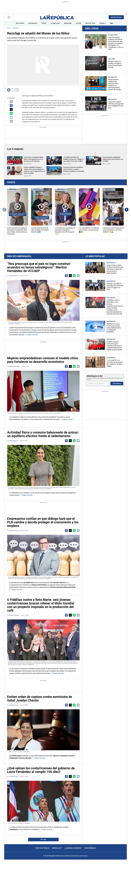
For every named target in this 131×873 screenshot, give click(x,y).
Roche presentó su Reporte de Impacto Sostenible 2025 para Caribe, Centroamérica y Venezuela (17, 231)
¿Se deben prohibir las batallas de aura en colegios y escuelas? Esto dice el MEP (73, 159)
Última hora (113, 35)
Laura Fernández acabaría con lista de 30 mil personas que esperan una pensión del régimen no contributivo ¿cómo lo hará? (115, 43)
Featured (111, 59)
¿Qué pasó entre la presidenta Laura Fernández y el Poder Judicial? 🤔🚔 (113, 230)
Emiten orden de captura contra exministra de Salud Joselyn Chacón (39, 698)
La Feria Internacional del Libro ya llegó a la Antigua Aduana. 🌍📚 (40, 230)
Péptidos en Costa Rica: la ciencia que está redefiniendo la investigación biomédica (113, 328)
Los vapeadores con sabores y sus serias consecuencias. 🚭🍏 (89, 230)
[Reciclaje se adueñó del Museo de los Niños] (43, 64)
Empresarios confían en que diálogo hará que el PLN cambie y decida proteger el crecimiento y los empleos (43, 522)
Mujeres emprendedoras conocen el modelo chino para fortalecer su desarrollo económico (42, 360)
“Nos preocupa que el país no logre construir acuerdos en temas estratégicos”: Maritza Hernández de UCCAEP (38, 267)
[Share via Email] (11, 117)
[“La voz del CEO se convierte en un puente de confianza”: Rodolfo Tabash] (95, 362)
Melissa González (14, 366)
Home (9, 28)
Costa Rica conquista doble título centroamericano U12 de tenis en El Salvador (33, 159)
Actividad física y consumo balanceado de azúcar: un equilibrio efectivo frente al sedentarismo (43, 434)
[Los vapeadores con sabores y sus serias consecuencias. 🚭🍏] (89, 207)
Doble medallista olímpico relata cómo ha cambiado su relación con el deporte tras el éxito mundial (34, 170)
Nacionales (16, 28)
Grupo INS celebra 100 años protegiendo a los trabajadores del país (116, 105)
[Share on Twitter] (11, 109)
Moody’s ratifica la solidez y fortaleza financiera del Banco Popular (115, 64)
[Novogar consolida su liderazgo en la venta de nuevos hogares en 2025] (95, 285)
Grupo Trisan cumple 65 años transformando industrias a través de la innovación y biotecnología (115, 269)
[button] (116, 17)
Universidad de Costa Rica (55, 417)
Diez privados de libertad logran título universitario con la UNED (113, 159)
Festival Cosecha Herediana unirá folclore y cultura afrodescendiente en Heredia (73, 169)
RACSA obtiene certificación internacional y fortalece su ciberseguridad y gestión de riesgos (114, 84)
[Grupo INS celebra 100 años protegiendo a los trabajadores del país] (96, 103)
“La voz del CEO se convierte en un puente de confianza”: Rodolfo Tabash (115, 363)
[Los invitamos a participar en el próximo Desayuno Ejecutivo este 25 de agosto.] (65, 207)
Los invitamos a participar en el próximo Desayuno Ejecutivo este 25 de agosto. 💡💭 (65, 231)
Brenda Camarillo (14, 615)
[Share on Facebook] (11, 105)
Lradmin (16, 89)
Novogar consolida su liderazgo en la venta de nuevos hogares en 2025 (115, 286)
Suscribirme (117, 383)
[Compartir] (11, 121)
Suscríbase (90, 848)
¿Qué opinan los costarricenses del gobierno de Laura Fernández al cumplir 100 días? (41, 770)
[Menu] (9, 17)
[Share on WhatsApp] (11, 113)
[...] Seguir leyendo (31, 335)
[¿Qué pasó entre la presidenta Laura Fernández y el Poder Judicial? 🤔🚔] (113, 207)
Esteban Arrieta (13, 275)
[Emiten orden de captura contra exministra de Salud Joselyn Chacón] (43, 729)
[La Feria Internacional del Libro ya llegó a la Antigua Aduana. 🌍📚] (41, 207)
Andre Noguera (13, 440)
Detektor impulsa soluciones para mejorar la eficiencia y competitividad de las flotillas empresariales (114, 346)
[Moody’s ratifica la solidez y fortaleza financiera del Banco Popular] (96, 63)
